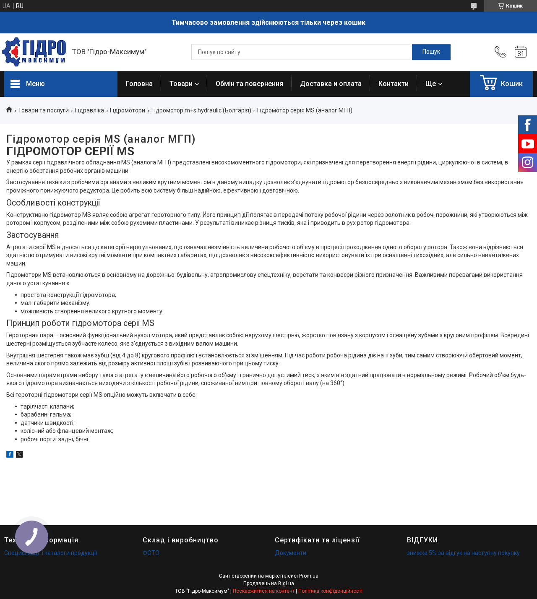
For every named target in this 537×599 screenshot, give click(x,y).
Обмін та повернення (249, 84)
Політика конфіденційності (330, 591)
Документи (290, 553)
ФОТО (151, 553)
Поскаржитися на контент (264, 591)
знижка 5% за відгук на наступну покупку (463, 553)
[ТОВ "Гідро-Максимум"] (34, 52)
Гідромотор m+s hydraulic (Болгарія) (201, 110)
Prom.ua (308, 576)
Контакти (393, 84)
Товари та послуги (43, 110)
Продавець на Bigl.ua (268, 583)
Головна (139, 84)
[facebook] (9, 455)
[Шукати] (431, 52)
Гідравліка (89, 110)
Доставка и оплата (331, 84)
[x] (19, 455)
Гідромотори (127, 110)
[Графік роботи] (521, 52)
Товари (181, 84)
